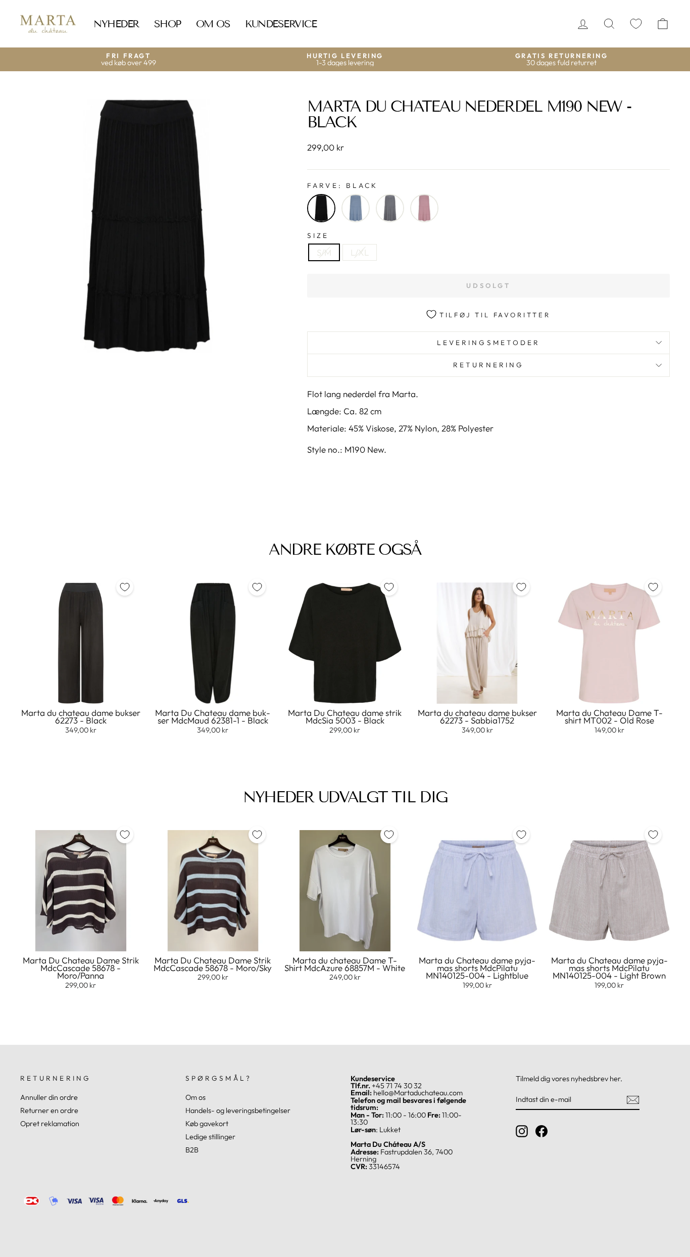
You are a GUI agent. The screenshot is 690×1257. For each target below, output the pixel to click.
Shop (167, 24)
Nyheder (116, 24)
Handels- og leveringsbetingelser (237, 1110)
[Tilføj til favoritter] (125, 587)
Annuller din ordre (49, 1097)
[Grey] (390, 208)
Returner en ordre (49, 1110)
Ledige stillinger (210, 1136)
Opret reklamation (49, 1123)
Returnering (488, 364)
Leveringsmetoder (488, 342)
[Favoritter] (636, 24)
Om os (213, 24)
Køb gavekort (206, 1123)
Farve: (342, 185)
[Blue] (355, 208)
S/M (324, 252)
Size (318, 235)
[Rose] (424, 208)
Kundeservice (280, 24)
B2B (192, 1149)
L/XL (360, 252)
